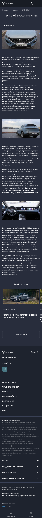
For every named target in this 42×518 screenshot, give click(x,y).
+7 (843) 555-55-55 (8, 363)
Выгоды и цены (9, 472)
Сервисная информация (13, 478)
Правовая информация (10, 493)
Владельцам (7, 406)
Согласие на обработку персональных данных (18, 495)
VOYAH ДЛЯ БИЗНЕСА (10, 387)
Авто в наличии (9, 382)
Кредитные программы (12, 466)
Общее (5, 461)
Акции (31, 516)
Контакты (6, 392)
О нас (4, 410)
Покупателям (8, 401)
